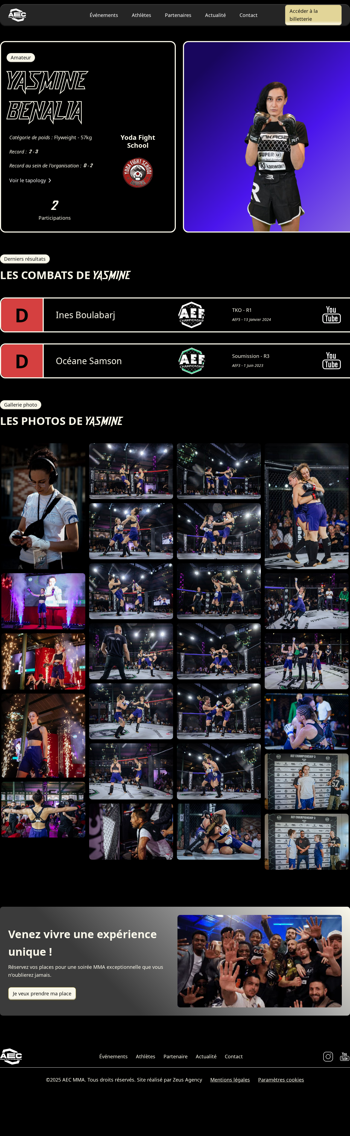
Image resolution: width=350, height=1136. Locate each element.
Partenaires (178, 15)
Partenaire (176, 1056)
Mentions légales (230, 1079)
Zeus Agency (187, 1079)
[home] (36, 15)
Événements (104, 15)
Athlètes (141, 15)
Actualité (215, 15)
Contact (249, 15)
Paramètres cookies (281, 1079)
